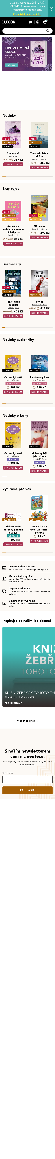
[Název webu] (8, 22)
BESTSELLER (9, 143)
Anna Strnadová (39, 159)
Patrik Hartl (13, 235)
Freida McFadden (39, 304)
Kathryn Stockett (13, 380)
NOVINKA (8, 146)
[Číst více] (27, 54)
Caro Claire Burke (39, 229)
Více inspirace (26, 721)
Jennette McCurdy (39, 459)
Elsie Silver (13, 156)
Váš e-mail (8, 773)
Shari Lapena (13, 307)
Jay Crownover (39, 380)
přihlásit (27, 790)
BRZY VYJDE (9, 219)
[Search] (48, 30)
